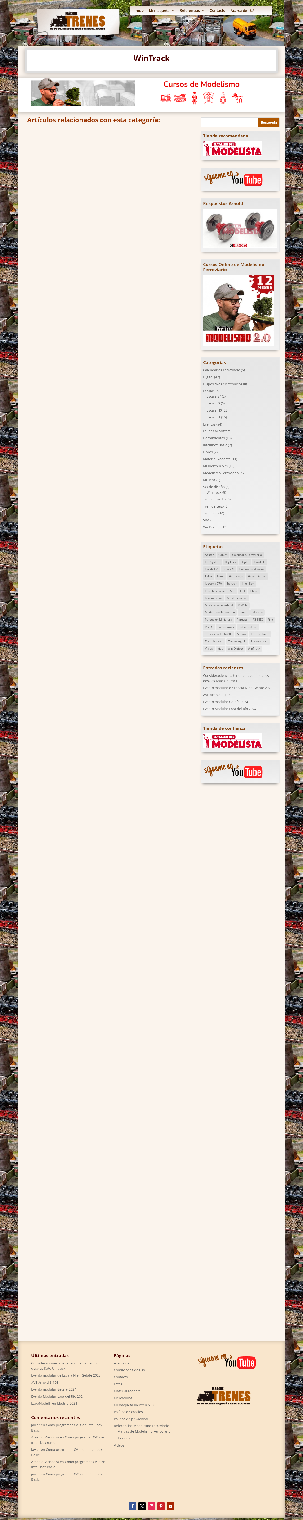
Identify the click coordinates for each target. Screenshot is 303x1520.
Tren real (210, 513)
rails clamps (226, 627)
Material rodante (127, 1391)
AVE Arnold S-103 (216, 694)
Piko (270, 620)
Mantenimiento (237, 598)
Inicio (139, 11)
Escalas (74, 663)
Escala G (213, 403)
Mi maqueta (159, 11)
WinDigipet (212, 527)
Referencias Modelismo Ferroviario (141, 1426)
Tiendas (123, 1438)
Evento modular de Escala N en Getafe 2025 (237, 688)
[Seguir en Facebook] (132, 1506)
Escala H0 (214, 410)
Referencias (190, 11)
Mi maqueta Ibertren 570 (134, 1405)
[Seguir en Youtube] (170, 1506)
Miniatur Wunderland (219, 605)
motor (244, 612)
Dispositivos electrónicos (222, 384)
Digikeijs (230, 562)
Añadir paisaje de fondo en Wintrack (72, 237)
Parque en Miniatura (218, 620)
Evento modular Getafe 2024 (225, 702)
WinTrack (84, 245)
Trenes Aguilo (237, 641)
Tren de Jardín (214, 499)
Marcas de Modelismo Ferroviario (143, 1431)
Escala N (213, 417)
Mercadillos (123, 1398)
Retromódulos (248, 627)
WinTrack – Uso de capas (59, 1265)
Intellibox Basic (215, 445)
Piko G (209, 627)
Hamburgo (236, 576)
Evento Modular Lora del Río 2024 (229, 708)
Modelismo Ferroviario (221, 473)
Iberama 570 (213, 583)
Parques (242, 620)
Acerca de (239, 11)
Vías (206, 520)
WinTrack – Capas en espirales (65, 813)
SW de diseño (64, 245)
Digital (61, 663)
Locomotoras (213, 598)
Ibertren (232, 583)
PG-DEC (257, 620)
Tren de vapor (214, 641)
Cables (222, 555)
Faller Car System (217, 431)
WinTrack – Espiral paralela (62, 1094)
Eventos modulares (251, 569)
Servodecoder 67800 (218, 634)
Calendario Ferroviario (247, 555)
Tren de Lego (213, 506)
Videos (119, 1445)
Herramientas (214, 438)
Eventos (209, 424)
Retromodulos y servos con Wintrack (73, 656)
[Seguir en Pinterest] (161, 1506)
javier (35, 1425)
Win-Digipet (235, 648)
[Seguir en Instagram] (151, 1506)
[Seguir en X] (142, 1506)
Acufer (209, 555)
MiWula (243, 605)
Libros (208, 452)
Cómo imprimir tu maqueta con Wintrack (78, 475)
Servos (241, 634)
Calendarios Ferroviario (221, 370)
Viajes (209, 648)
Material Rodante (217, 459)
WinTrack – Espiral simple (60, 934)
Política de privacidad (131, 1419)
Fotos (220, 576)
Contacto (217, 11)
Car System (212, 562)
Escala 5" (214, 396)
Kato (232, 591)
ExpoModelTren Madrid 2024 (54, 1403)
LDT (242, 591)
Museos (209, 480)
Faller (208, 576)
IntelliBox (248, 583)
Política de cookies (128, 1412)
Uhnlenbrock (259, 641)
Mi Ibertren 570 (215, 466)
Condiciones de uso (129, 1370)
